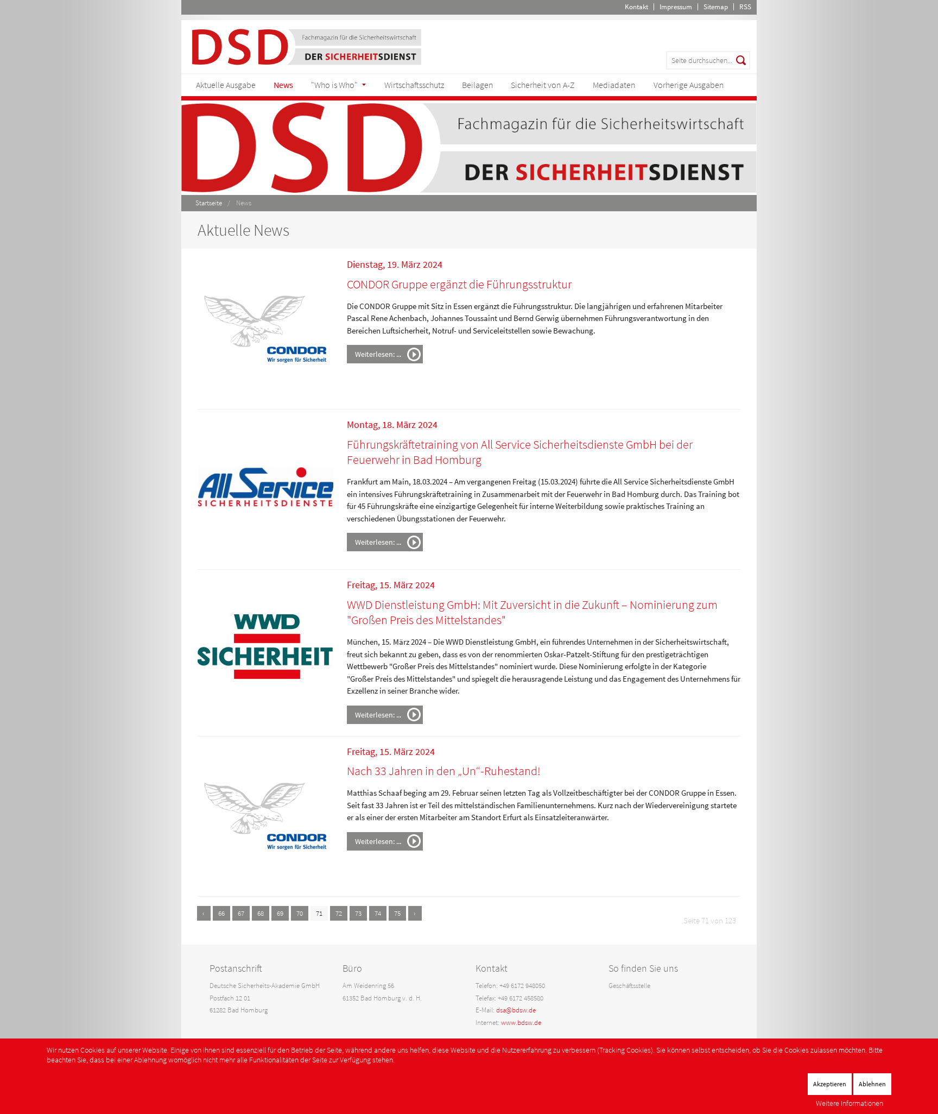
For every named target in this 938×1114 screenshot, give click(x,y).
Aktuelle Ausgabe (226, 84)
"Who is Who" (334, 84)
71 (319, 913)
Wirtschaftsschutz (414, 84)
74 (378, 913)
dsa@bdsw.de (516, 1010)
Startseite (208, 202)
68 (260, 913)
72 (338, 913)
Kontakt (636, 6)
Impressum (676, 6)
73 (358, 913)
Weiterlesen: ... (378, 354)
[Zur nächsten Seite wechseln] (415, 913)
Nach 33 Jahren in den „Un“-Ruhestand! (444, 770)
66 (221, 913)
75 (397, 913)
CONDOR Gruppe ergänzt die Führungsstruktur (459, 284)
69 (280, 913)
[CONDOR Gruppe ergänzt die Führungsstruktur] (265, 328)
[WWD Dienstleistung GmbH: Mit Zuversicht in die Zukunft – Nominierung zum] (265, 649)
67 (241, 913)
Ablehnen (872, 1084)
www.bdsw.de (521, 1022)
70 (299, 913)
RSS (745, 6)
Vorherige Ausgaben (689, 84)
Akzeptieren (829, 1084)
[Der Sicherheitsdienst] (306, 46)
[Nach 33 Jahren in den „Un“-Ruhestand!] (265, 815)
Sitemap (716, 6)
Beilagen (477, 84)
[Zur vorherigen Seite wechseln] (204, 913)
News (283, 84)
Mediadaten (614, 84)
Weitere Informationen (849, 1103)
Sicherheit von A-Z (543, 84)
